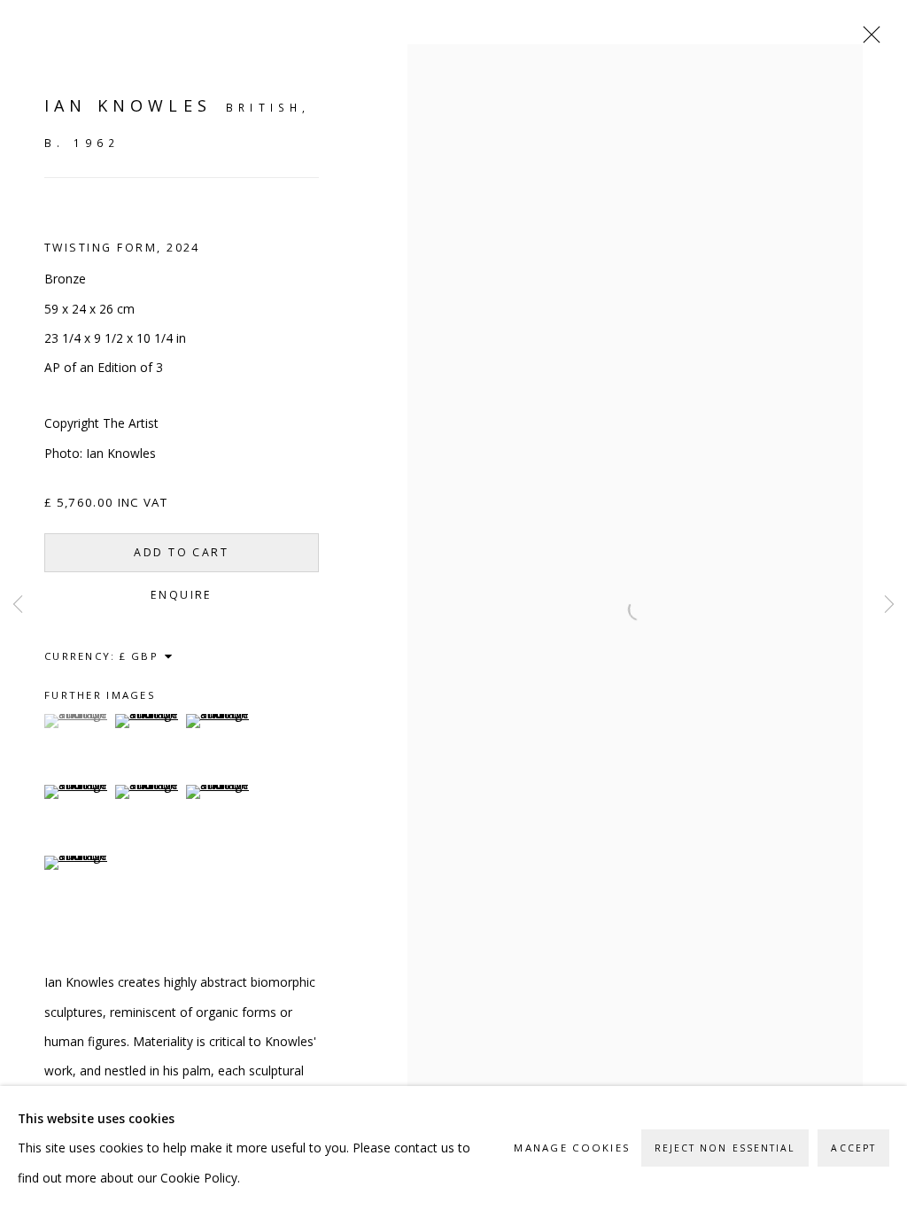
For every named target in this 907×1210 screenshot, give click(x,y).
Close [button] (867, 40)
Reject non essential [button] (725, 1148)
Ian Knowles (128, 105)
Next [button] (889, 605)
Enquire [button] (182, 594)
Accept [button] (853, 1148)
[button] (77, 721)
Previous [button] (17, 605)
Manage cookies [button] (572, 1148)
